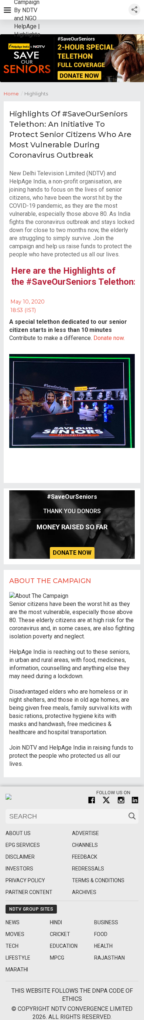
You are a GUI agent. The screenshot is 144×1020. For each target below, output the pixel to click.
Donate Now (72, 552)
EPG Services (23, 845)
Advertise (85, 833)
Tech (12, 946)
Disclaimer (20, 857)
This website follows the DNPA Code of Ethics (72, 994)
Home (13, 94)
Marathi (17, 969)
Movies (15, 934)
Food (100, 934)
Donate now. (109, 337)
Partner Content (29, 892)
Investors (19, 869)
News (13, 922)
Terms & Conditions (98, 880)
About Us (18, 833)
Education (64, 946)
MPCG (57, 958)
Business (106, 922)
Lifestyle (18, 958)
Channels (85, 845)
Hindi (56, 922)
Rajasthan (109, 958)
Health (103, 946)
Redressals (88, 869)
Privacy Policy (25, 880)
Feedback (84, 857)
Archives (84, 892)
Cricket (60, 934)
